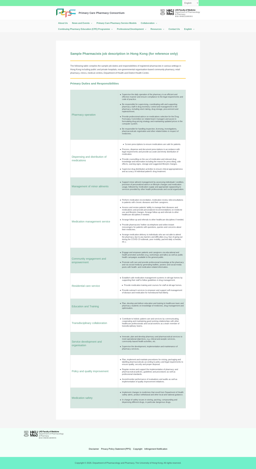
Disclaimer (94, 449)
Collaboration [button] (148, 23)
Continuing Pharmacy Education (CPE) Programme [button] (84, 29)
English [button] (188, 29)
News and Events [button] (81, 23)
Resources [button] (156, 29)
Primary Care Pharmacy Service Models (117, 23)
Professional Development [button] (130, 29)
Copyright (137, 449)
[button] (91, 23)
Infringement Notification (155, 449)
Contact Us (174, 29)
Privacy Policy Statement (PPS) (116, 449)
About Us (63, 23)
